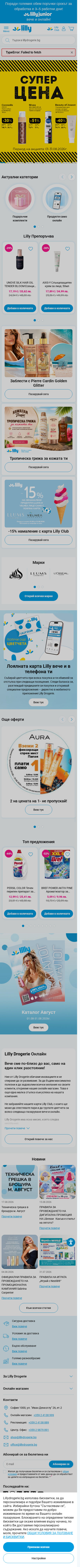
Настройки (39, 1558)
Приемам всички (39, 1547)
